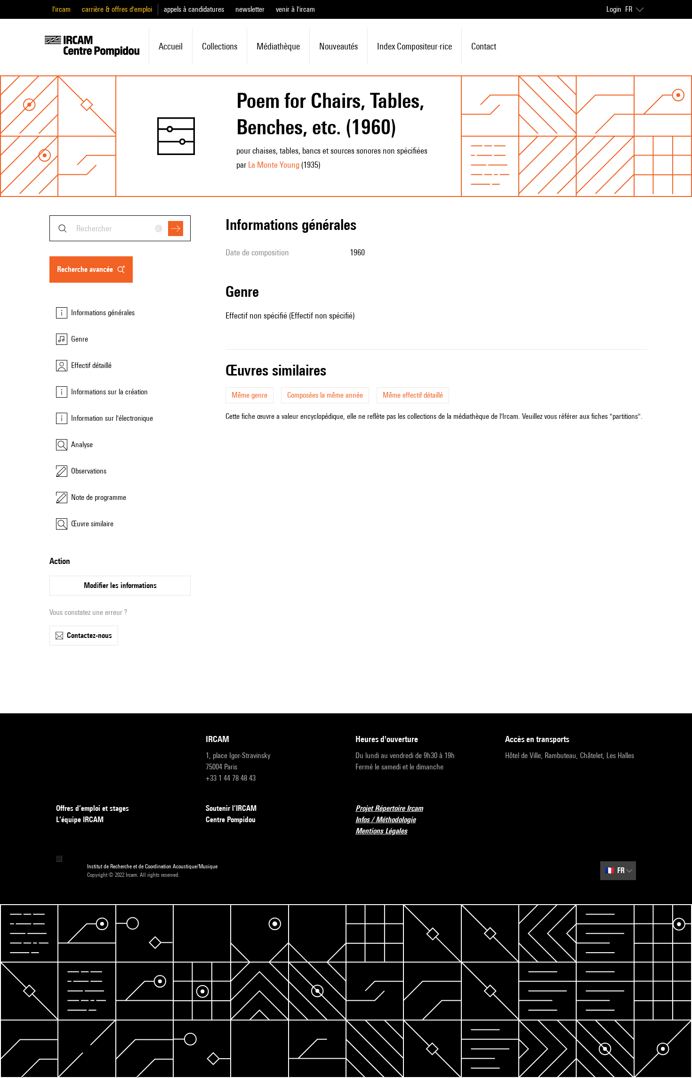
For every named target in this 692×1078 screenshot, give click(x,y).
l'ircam (61, 9)
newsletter (250, 9)
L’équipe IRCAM (80, 819)
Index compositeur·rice (414, 46)
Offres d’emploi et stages (92, 808)
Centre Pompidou (231, 819)
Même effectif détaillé (413, 395)
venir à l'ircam (295, 9)
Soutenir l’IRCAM (231, 808)
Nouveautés (338, 46)
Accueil (171, 46)
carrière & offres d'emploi (117, 9)
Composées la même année (325, 395)
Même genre (249, 395)
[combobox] (120, 228)
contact (483, 46)
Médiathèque (278, 46)
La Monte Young (273, 165)
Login (613, 9)
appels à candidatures (194, 9)
